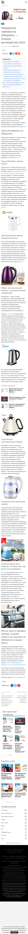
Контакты (18, 852)
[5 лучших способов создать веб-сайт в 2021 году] (21, 787)
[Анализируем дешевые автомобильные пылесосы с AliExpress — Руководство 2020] (20, 738)
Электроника (4, 810)
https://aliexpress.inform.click (8, 867)
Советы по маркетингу (6, 813)
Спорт (2, 838)
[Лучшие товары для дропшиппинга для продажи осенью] (7, 787)
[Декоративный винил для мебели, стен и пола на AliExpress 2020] (4, 390)
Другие (3, 825)
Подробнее (22, 932)
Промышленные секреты (7, 816)
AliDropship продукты (6, 832)
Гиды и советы (4, 822)
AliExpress (21, 126)
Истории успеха (11, 852)
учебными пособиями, (14, 650)
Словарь (3, 819)
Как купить (3, 835)
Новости (4, 764)
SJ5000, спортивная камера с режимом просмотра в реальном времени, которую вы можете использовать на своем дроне (6, 700)
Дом (3, 23)
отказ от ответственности (14, 895)
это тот (10, 314)
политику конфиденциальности (14, 896)
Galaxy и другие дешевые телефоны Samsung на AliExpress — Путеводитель (21, 699)
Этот (2, 572)
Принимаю (14, 932)
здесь (17, 157)
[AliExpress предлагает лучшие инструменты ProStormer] (4, 399)
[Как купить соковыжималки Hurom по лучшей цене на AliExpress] (4, 405)
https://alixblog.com (18, 677)
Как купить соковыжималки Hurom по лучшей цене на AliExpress (17, 406)
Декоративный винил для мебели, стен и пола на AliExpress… (16, 390)
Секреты (9, 849)
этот (19, 517)
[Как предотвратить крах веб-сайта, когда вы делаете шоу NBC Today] (21, 768)
